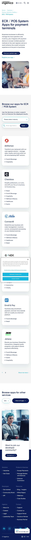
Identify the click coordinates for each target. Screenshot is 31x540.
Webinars (20, 495)
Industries (6, 470)
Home (3, 10)
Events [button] (8, 204)
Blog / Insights (21, 489)
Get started (6, 489)
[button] (19, 3)
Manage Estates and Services (22, 474)
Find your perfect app (10, 53)
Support (19, 507)
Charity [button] (8, 288)
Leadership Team (8, 516)
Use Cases (6, 473)
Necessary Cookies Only (15, 274)
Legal (5, 513)
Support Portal (21, 513)
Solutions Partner (22, 516)
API (4, 495)
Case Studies (21, 498)
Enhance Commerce (20, 479)
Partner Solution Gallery (9, 12)
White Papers (21, 492)
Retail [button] (8, 191)
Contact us (10, 455)
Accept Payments (22, 470)
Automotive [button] (9, 285)
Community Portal (9, 492)
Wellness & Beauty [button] (11, 199)
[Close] (28, 259)
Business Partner (22, 519)
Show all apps (20, 400)
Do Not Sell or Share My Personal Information (15, 270)
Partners (9, 10)
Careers (5, 510)
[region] (15, 269)
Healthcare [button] (9, 201)
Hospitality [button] (9, 162)
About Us (6, 507)
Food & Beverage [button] (11, 159)
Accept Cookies (15, 278)
